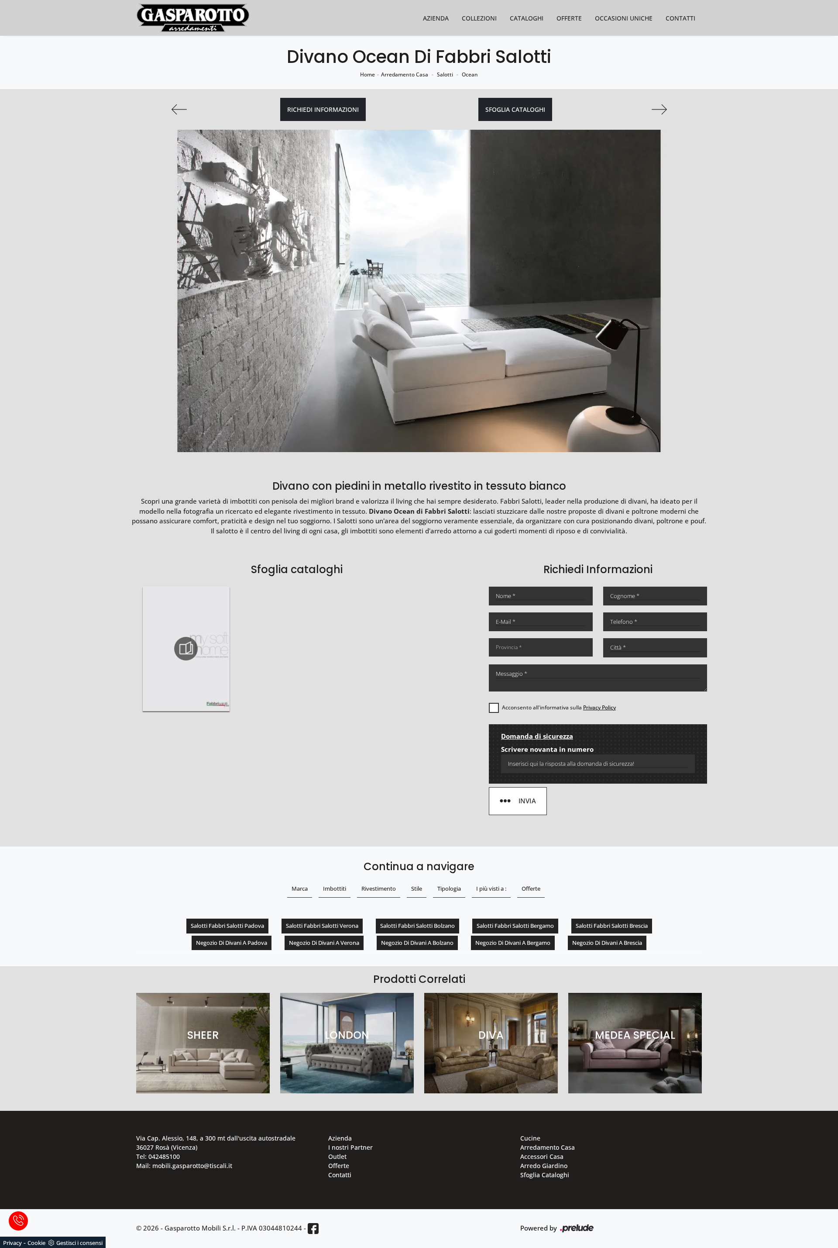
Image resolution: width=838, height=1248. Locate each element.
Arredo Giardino (543, 1166)
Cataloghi (526, 18)
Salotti (445, 74)
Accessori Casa (541, 1156)
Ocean (470, 74)
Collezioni (479, 18)
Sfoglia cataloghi (515, 109)
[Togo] (659, 109)
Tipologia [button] (449, 888)
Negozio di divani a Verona (324, 943)
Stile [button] (416, 888)
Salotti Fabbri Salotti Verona (322, 926)
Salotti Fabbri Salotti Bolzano (417, 926)
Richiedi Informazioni (323, 109)
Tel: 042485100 (158, 1156)
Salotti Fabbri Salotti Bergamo (515, 926)
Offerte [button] (531, 888)
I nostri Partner (350, 1147)
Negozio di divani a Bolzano (417, 943)
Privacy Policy (599, 707)
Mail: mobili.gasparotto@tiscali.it (184, 1166)
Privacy (12, 1243)
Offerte (569, 18)
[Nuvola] (179, 109)
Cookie (36, 1243)
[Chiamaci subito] (18, 1221)
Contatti (680, 18)
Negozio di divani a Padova (231, 943)
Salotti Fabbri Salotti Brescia (612, 926)
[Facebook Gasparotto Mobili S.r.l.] (313, 1228)
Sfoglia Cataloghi (544, 1175)
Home (367, 74)
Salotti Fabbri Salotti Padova (227, 926)
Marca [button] (300, 888)
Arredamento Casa (404, 74)
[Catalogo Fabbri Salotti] (186, 648)
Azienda (436, 18)
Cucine (530, 1138)
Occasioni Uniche (624, 18)
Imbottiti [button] (334, 888)
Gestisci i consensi (79, 1243)
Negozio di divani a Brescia (607, 943)
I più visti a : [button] (491, 888)
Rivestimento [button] (378, 888)
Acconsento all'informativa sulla (559, 707)
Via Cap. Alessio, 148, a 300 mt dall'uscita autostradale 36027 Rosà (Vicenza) (215, 1142)
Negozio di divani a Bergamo (512, 943)
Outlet (337, 1156)
